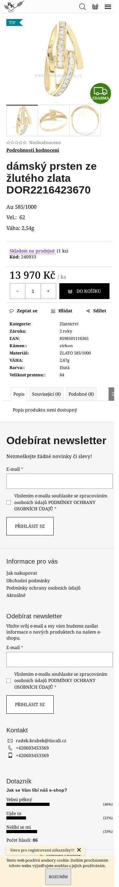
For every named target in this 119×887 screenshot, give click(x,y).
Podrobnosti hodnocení (32, 150)
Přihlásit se (30, 526)
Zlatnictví (69, 324)
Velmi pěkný (19, 799)
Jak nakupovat (21, 573)
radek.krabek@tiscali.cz (41, 740)
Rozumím (58, 876)
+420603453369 (32, 748)
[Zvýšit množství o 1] (48, 291)
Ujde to (13, 813)
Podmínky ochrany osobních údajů (43, 588)
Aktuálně (15, 595)
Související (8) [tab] (46, 394)
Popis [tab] (18, 394)
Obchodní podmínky (28, 581)
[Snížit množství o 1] (17, 291)
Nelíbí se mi (18, 827)
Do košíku (88, 291)
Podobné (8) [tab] (81, 394)
